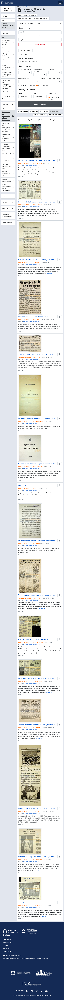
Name (5, 104)
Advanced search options (29, 23)
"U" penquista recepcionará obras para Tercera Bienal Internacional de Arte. (37, 595)
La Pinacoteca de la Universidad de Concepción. (37, 541)
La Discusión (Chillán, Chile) (8, 42)
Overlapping (54, 97)
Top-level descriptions (27, 86)
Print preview (24, 111)
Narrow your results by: (8, 9)
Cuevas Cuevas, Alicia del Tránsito (8, 159)
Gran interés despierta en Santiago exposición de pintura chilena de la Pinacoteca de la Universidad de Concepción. (37, 260)
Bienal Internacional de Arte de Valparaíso (8, 188)
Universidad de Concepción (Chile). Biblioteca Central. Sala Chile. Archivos (8, 55)
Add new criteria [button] (25, 50)
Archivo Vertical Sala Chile (8, 26)
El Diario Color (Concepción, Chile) (8, 75)
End (35, 93)
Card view (45, 111)
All (3, 20)
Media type (7, 223)
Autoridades (7, 939)
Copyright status (23, 78)
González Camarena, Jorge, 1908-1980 (8, 147)
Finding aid (51, 69)
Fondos (5, 945)
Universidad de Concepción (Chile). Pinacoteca (8, 116)
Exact (52, 99)
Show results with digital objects (51, 120)
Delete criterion (40, 44)
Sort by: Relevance (39, 115)
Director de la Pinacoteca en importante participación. (37, 202)
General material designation (50, 78)
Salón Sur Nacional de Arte (8, 174)
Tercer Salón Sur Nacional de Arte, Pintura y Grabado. (37, 725)
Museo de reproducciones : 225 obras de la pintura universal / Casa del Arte (37, 419)
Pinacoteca (23, 485)
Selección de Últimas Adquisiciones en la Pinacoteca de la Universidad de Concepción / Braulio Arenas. (37, 464)
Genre (5, 208)
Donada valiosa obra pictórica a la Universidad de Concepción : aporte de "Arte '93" (37, 809)
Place (4, 196)
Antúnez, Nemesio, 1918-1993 (8, 166)
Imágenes (6, 948)
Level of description (7, 215)
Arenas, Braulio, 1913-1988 (8, 97)
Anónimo (8, 92)
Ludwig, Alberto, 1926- (8, 180)
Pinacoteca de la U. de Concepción (33, 317)
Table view (54, 111)
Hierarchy (35, 111)
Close (28, 7)
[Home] (7, 3)
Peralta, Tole (8, 154)
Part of (5, 16)
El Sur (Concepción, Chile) (8, 67)
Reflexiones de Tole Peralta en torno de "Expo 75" (37, 679)
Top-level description (25, 58)
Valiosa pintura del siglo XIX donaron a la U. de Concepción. (37, 354)
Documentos (7, 942)
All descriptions (43, 86)
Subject (5, 202)
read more (49, 273)
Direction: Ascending (54, 115)
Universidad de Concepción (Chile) (8, 138)
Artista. (21, 903)
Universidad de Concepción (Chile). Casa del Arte (8, 84)
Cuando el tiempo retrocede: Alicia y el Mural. (37, 857)
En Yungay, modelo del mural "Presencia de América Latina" (37, 160)
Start (20, 93)
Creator (5, 33)
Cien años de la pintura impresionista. (34, 639)
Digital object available (38, 70)
